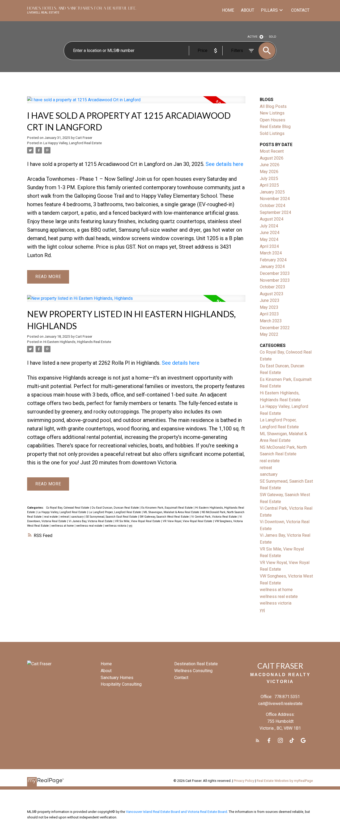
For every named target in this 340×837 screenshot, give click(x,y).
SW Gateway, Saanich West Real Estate (165, 516)
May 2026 (269, 171)
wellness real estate (89, 525)
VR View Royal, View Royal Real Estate (188, 521)
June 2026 (269, 164)
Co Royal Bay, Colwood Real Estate (68, 507)
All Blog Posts (273, 106)
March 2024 (271, 252)
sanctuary (77, 516)
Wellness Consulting (193, 670)
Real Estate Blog (275, 126)
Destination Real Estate (196, 663)
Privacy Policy (244, 781)
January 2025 (272, 192)
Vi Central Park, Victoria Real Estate (214, 516)
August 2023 (271, 293)
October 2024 (272, 205)
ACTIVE (252, 36)
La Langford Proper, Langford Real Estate (115, 512)
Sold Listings (272, 133)
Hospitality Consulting (121, 684)
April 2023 (269, 313)
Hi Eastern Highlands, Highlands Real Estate (77, 342)
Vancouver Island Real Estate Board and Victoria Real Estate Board (176, 812)
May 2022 (269, 334)
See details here (224, 164)
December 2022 (275, 327)
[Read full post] (136, 103)
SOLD (272, 36)
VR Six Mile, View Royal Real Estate (138, 521)
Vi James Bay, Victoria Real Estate (91, 521)
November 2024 (275, 198)
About (106, 670)
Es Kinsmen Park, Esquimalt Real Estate (167, 507)
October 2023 (272, 286)
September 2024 (275, 212)
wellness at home (63, 525)
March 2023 (271, 320)
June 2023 (269, 300)
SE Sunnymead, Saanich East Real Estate (112, 516)
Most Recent (272, 151)
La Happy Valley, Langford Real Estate (72, 143)
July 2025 (269, 178)
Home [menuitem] (228, 10)
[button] (257, 740)
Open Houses (272, 119)
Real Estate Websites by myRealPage (285, 781)
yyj (130, 525)
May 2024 (269, 239)
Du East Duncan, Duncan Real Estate (116, 507)
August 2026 (271, 158)
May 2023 (269, 307)
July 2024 (269, 225)
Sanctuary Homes (117, 677)
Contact (181, 677)
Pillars (269, 10)
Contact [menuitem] (300, 10)
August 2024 (271, 219)
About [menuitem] (247, 10)
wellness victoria (116, 525)
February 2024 (273, 259)
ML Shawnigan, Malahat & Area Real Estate (171, 512)
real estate (51, 516)
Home (106, 663)
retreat (65, 516)
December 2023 (275, 273)
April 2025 (269, 185)
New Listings (272, 113)
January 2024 (272, 266)
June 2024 (269, 232)
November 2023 (275, 280)
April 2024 (269, 246)
